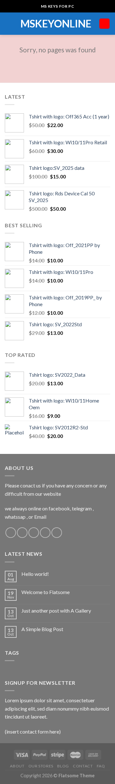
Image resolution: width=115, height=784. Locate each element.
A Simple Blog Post (42, 629)
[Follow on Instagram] (22, 532)
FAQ (101, 766)
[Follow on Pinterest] (56, 532)
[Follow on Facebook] (10, 532)
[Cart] (104, 24)
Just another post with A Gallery (56, 610)
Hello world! (35, 574)
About (17, 766)
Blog (63, 766)
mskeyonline (55, 24)
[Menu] (8, 23)
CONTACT (83, 766)
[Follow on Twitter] (33, 532)
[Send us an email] (45, 532)
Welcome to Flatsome (45, 592)
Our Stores (40, 766)
